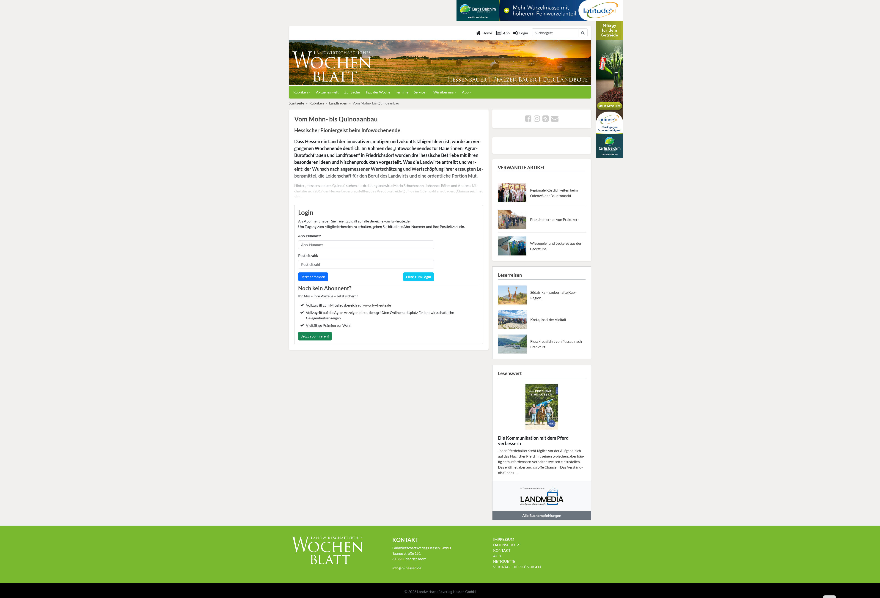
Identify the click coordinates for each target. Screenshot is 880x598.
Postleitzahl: (308, 255)
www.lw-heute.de (377, 305)
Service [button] (419, 92)
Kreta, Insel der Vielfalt (548, 319)
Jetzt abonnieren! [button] (315, 336)
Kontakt (501, 550)
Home (487, 33)
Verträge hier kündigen (517, 567)
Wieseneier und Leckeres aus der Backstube (555, 246)
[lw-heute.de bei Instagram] (537, 120)
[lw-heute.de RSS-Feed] (545, 120)
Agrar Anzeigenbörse (350, 312)
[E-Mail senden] (554, 120)
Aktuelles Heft (327, 92)
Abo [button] (465, 92)
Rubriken (316, 103)
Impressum (503, 539)
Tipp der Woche (377, 92)
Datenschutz (506, 545)
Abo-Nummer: (309, 235)
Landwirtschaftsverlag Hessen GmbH (446, 591)
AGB (497, 556)
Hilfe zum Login (418, 276)
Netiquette (504, 561)
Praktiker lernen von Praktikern (555, 219)
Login (523, 33)
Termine (402, 92)
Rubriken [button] (300, 92)
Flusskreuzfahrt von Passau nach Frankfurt (556, 344)
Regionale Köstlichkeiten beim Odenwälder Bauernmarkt (554, 193)
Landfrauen (338, 103)
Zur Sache (352, 92)
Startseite (296, 103)
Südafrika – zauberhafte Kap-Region (553, 295)
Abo (506, 33)
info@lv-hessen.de (406, 568)
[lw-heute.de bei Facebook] (528, 120)
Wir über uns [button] (443, 92)
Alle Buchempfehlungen (541, 515)
